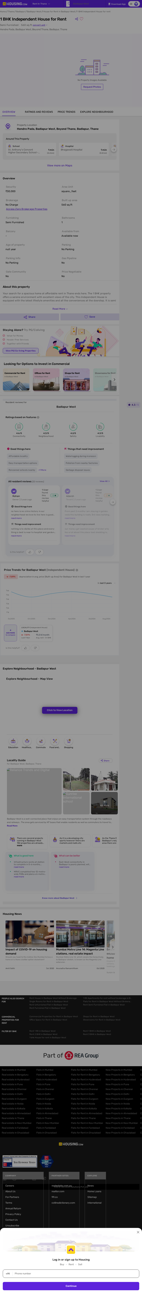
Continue (71, 1286)
